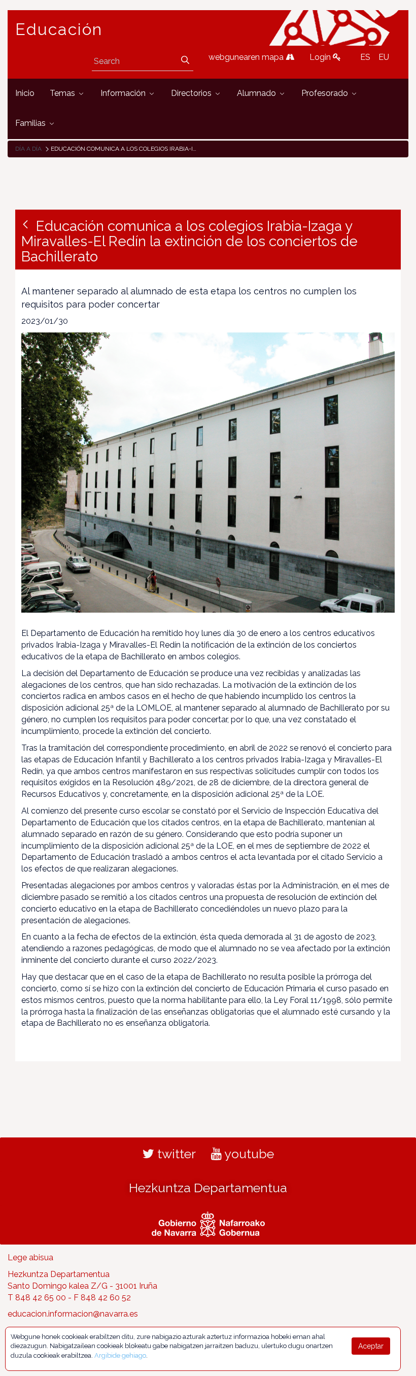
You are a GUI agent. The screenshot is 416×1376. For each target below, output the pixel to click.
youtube (248, 1153)
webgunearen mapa (247, 57)
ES (365, 57)
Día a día (28, 148)
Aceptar (371, 1346)
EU (383, 57)
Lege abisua (30, 1257)
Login (321, 57)
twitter (175, 1153)
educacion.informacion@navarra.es (73, 1314)
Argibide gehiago (120, 1355)
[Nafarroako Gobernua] (208, 1223)
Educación (58, 29)
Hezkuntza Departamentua (208, 1187)
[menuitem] (25, 94)
